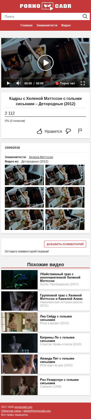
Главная (27, 25)
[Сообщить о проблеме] (81, 131)
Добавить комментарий (65, 244)
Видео (66, 25)
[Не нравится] (69, 131)
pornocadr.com (23, 406)
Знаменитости (47, 25)
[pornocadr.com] (45, 6)
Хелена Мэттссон (41, 157)
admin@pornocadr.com (37, 410)
